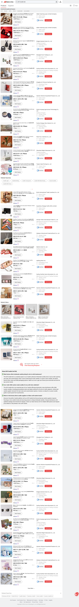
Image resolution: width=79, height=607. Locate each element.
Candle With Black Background (51, 180)
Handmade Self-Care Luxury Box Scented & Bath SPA (23, 560)
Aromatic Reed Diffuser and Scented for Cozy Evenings (23, 69)
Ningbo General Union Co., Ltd (44, 41)
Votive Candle (40, 596)
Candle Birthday (26, 180)
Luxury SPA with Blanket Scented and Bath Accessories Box (23, 465)
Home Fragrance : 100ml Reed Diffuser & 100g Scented (23, 574)
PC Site (46, 600)
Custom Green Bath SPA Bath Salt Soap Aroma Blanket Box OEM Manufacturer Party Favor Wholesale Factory (23, 410)
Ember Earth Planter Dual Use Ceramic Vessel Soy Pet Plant (23, 137)
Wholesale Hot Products (32, 600)
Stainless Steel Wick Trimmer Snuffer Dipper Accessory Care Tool (23, 261)
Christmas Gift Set (6, 596)
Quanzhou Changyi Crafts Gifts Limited (46, 206)
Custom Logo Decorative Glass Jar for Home (23, 123)
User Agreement (27, 602)
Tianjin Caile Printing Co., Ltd (43, 164)
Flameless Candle (31, 596)
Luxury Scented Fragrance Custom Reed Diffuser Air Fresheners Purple (23, 437)
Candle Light (16, 180)
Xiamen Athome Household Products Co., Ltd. (48, 96)
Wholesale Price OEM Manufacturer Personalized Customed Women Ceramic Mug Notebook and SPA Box (24, 288)
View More (30, 588)
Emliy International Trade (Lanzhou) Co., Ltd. (47, 192)
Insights (50, 600)
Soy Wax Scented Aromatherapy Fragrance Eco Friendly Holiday (23, 519)
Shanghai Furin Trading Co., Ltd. (44, 55)
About (21, 602)
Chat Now (41, 20)
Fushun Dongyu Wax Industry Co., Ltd (45, 123)
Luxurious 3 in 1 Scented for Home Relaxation (22, 274)
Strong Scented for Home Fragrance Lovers (22, 350)
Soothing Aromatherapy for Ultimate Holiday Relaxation (22, 233)
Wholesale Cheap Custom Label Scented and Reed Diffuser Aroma (23, 478)
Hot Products (13, 600)
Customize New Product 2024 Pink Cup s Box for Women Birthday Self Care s (23, 164)
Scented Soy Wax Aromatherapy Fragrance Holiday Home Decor (23, 110)
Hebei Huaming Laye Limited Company (46, 14)
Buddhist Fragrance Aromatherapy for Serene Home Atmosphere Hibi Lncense (23, 220)
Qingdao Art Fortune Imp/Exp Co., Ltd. (46, 82)
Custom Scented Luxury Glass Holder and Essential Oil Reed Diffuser (24, 151)
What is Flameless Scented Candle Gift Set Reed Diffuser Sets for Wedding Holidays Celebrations (31, 317)
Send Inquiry (18, 22)
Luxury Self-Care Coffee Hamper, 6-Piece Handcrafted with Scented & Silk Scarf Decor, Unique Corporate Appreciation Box (23, 192)
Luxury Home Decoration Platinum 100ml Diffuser (24, 206)
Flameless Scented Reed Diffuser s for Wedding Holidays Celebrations (24, 55)
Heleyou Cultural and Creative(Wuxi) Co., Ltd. (48, 233)
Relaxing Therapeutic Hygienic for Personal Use (24, 41)
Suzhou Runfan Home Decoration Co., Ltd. (47, 68)
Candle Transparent (37, 180)
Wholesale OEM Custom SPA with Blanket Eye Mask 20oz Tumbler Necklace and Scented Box (23, 547)
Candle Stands (22, 596)
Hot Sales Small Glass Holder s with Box (23, 322)
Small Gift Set (15, 596)
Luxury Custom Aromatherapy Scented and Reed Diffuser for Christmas (23, 424)
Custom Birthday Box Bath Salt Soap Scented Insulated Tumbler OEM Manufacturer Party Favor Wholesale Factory (23, 96)
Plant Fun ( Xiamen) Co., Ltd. (43, 137)
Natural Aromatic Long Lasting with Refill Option (23, 492)
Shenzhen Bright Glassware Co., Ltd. (45, 150)
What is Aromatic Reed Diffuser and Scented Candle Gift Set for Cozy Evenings (43, 317)
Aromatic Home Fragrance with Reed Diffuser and (23, 451)
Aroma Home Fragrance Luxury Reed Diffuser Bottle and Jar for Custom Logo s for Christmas (23, 533)
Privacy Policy (35, 602)
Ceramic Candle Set (48, 596)
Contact (41, 602)
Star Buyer (41, 600)
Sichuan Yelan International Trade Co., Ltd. (47, 219)
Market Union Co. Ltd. (42, 247)
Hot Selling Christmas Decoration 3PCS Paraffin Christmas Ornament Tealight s (23, 247)
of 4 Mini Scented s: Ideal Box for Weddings (23, 506)
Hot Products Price (21, 600)
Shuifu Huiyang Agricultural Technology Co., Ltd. (47, 110)
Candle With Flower (18, 183)
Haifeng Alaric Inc (41, 260)
